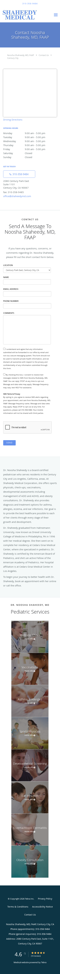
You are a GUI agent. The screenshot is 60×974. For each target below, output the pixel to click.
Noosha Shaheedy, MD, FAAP (20, 55)
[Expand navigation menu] (55, 15)
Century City (12, 58)
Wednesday (24, 141)
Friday (24, 149)
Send (9, 442)
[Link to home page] (26, 14)
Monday (24, 133)
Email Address (10, 289)
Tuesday (24, 137)
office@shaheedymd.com (17, 196)
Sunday (17, 157)
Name (6, 277)
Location (8, 265)
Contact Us (44, 55)
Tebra (43, 962)
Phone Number (11, 301)
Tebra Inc (29, 898)
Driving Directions (12, 119)
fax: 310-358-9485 (13, 192)
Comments (8, 313)
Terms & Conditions (17, 906)
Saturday (17, 153)
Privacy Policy (45, 898)
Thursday (24, 145)
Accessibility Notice (42, 906)
